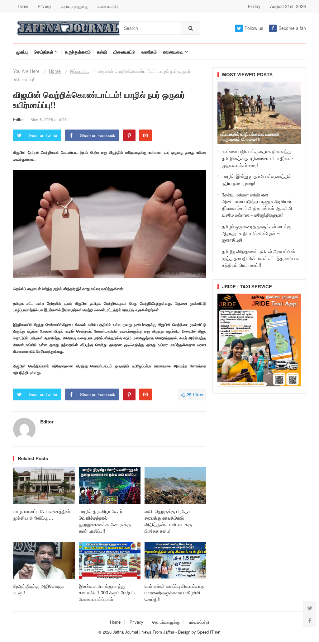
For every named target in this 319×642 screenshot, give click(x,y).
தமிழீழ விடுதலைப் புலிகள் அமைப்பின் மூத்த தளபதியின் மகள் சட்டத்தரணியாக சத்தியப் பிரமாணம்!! (261, 258)
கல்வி (102, 52)
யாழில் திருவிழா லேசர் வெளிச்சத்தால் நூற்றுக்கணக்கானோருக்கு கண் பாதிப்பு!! (105, 521)
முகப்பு (22, 52)
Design (185, 632)
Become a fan (292, 28)
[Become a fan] (309, 620)
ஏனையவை (173, 52)
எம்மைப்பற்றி (108, 6)
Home (23, 6)
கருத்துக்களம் (78, 52)
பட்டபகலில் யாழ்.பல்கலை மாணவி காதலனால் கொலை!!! (250, 136)
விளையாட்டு (124, 52)
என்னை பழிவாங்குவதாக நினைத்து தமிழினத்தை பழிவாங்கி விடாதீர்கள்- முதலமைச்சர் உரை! (257, 158)
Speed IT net (209, 632)
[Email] (145, 135)
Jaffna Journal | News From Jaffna (143, 632)
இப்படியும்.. (79, 71)
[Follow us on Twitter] (309, 608)
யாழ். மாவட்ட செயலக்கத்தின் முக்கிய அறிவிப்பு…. (41, 514)
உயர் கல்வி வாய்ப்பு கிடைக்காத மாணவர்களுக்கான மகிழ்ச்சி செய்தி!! (174, 592)
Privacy (44, 6)
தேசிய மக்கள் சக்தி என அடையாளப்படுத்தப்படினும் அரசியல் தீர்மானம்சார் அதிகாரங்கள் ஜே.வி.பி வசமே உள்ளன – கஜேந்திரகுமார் (257, 204)
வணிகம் (149, 52)
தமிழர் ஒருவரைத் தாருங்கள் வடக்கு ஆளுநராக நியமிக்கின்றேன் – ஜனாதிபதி (256, 233)
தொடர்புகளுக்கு (74, 6)
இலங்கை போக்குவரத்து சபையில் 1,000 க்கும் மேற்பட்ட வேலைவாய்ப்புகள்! (108, 592)
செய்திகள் (43, 52)
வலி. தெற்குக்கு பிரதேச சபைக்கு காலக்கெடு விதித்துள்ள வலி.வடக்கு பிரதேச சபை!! (168, 521)
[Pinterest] (129, 135)
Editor (19, 119)
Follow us (254, 28)
